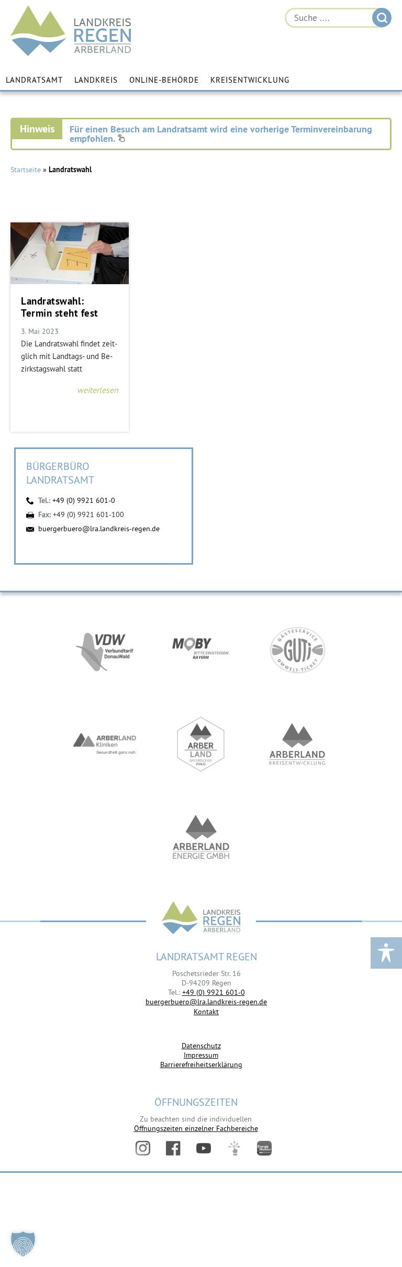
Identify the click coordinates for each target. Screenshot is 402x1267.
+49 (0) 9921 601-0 (83, 500)
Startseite (25, 169)
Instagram (143, 1148)
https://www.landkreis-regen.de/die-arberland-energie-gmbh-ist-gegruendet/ (201, 838)
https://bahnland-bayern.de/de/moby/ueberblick (201, 650)
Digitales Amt (234, 1148)
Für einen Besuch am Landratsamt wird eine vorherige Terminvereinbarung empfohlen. (221, 133)
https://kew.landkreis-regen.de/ (297, 744)
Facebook (173, 1148)
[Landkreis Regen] (201, 918)
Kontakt (206, 1011)
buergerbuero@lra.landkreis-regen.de (99, 528)
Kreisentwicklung (249, 80)
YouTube (203, 1148)
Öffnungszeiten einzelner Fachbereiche (196, 1128)
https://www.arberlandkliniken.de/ (104, 744)
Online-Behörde (164, 80)
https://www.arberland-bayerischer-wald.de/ (201, 744)
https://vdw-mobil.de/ (104, 650)
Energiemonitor (264, 1148)
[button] (23, 1244)
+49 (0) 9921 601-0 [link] (213, 992)
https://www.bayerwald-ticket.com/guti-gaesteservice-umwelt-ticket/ (297, 650)
